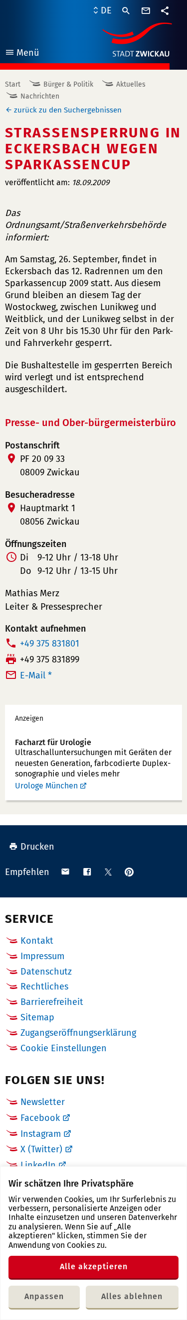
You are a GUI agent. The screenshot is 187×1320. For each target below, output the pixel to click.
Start (12, 84)
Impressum (42, 956)
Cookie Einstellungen (63, 1048)
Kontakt (36, 940)
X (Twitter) (41, 1149)
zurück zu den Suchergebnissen (68, 110)
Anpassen (44, 1296)
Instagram (40, 1133)
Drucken (37, 846)
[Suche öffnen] (126, 10)
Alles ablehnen (132, 1296)
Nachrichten (39, 96)
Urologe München (46, 785)
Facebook (40, 1117)
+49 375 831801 (49, 643)
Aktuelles (131, 84)
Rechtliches (44, 986)
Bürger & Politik (68, 84)
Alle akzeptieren (94, 1266)
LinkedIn (38, 1165)
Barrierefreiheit (51, 1001)
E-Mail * (36, 675)
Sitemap (37, 1017)
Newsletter (42, 1102)
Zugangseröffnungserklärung (78, 1032)
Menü (21, 54)
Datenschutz (46, 971)
